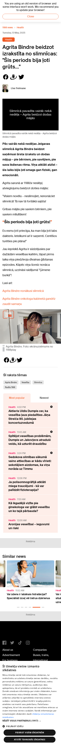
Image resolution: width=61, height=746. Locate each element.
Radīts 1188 (10, 387)
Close (30, 16)
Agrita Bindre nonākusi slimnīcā (23, 291)
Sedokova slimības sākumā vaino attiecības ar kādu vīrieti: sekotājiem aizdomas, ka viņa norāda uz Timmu (29, 463)
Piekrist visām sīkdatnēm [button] (29, 732)
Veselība (25, 382)
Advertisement (11, 655)
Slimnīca (38, 382)
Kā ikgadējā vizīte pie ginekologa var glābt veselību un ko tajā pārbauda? (29, 507)
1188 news (7, 27)
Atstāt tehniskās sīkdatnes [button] (29, 739)
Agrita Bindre (11, 382)
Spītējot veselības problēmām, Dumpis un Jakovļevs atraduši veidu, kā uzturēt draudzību (29, 440)
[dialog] (30, 703)
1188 (9, 632)
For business (10, 660)
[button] (18, 607)
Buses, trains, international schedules (41, 660)
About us (7, 650)
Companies (40, 650)
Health (20, 27)
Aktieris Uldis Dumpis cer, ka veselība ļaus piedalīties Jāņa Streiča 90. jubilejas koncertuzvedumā (29, 417)
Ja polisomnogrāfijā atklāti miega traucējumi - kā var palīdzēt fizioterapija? (27, 486)
